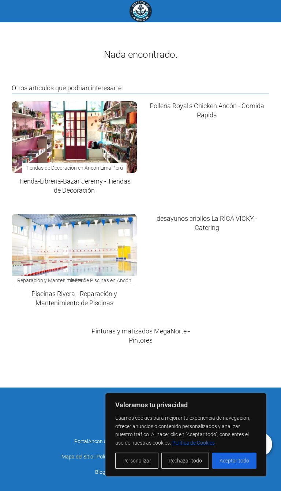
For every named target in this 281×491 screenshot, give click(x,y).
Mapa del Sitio (77, 457)
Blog (100, 472)
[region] (185, 434)
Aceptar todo (234, 461)
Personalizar (137, 461)
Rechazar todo (185, 461)
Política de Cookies (193, 443)
